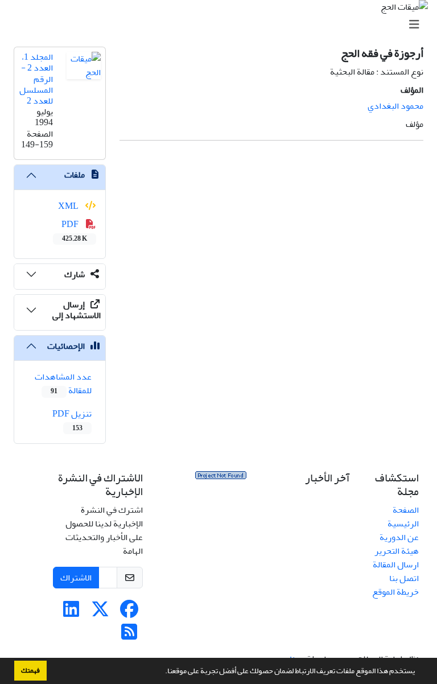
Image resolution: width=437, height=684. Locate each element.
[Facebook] (129, 612)
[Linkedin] (71, 612)
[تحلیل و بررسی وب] (220, 478)
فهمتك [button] (30, 670)
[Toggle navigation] (222, 25)
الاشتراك (76, 577)
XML (69, 206)
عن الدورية (399, 537)
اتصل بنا (404, 578)
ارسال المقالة (396, 564)
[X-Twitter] (100, 612)
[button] (162, 672)
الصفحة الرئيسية (403, 516)
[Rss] (129, 635)
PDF (74, 230)
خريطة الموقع (395, 591)
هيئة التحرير (396, 550)
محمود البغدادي (395, 105)
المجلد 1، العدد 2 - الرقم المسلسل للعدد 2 (36, 78)
